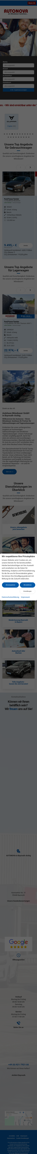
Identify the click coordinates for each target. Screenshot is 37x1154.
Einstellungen (27, 591)
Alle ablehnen (27, 585)
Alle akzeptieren (10, 585)
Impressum (25, 597)
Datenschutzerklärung (10, 597)
